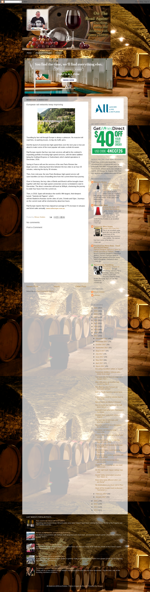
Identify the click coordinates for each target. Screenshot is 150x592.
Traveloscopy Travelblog (103, 265)
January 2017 (101, 497)
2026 (96, 308)
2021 (96, 323)
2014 (96, 507)
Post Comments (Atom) (45, 291)
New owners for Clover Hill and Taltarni (50, 521)
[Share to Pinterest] (64, 217)
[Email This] (55, 217)
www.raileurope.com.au (55, 208)
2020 (96, 326)
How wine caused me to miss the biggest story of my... (107, 441)
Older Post (80, 286)
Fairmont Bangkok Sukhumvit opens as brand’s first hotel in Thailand (107, 250)
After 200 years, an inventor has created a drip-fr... (107, 383)
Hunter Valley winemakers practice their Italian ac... (108, 476)
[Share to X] (59, 217)
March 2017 (100, 366)
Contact (59, 53)
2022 (96, 320)
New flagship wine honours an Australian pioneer (106, 388)
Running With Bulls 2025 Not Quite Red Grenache (111, 208)
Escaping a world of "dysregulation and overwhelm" (55, 568)
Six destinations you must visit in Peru (109, 485)
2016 (96, 501)
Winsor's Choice (100, 182)
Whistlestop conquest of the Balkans (111, 268)
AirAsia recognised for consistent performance (53, 532)
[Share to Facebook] (61, 217)
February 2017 (101, 494)
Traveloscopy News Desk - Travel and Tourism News (107, 247)
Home (29, 53)
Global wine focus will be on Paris (48, 544)
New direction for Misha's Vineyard (108, 402)
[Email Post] (50, 217)
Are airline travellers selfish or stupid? (109, 369)
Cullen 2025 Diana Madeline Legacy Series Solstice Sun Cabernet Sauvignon (111, 187)
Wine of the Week (101, 205)
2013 (96, 510)
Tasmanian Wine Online (103, 226)
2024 (96, 314)
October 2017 (101, 344)
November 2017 (102, 341)
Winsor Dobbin (99, 292)
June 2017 (100, 357)
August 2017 (101, 351)
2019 (96, 329)
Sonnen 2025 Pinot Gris (111, 228)
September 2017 (102, 348)
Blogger (100, 586)
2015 (96, 504)
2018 (96, 332)
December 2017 (102, 338)
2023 (96, 317)
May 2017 (100, 360)
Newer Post (32, 286)
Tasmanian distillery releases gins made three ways (107, 373)
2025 (96, 311)
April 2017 (100, 363)
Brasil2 (84, 586)
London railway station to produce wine (50, 556)
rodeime (97, 295)
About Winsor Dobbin (44, 53)
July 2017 (99, 354)
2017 (96, 336)
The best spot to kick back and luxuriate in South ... (106, 421)
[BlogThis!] (57, 217)
